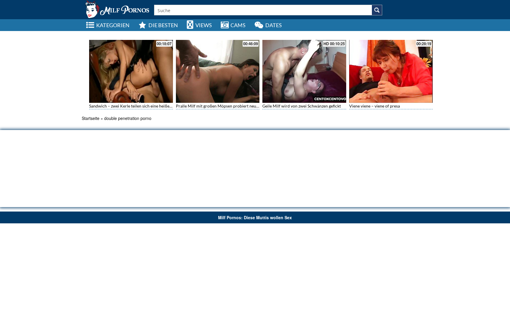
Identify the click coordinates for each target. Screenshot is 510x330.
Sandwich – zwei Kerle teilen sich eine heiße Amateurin (139, 105)
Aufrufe (395, 34)
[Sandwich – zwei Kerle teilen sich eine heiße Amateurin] (131, 71)
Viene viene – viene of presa (374, 105)
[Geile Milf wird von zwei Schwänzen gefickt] (304, 71)
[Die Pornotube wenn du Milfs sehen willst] (116, 9)
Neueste (378, 34)
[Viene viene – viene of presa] (391, 71)
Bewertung (414, 34)
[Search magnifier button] (377, 10)
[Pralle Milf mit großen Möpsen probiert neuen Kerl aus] (218, 71)
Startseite (90, 118)
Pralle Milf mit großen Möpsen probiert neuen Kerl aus (226, 105)
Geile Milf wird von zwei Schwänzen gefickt (301, 105)
